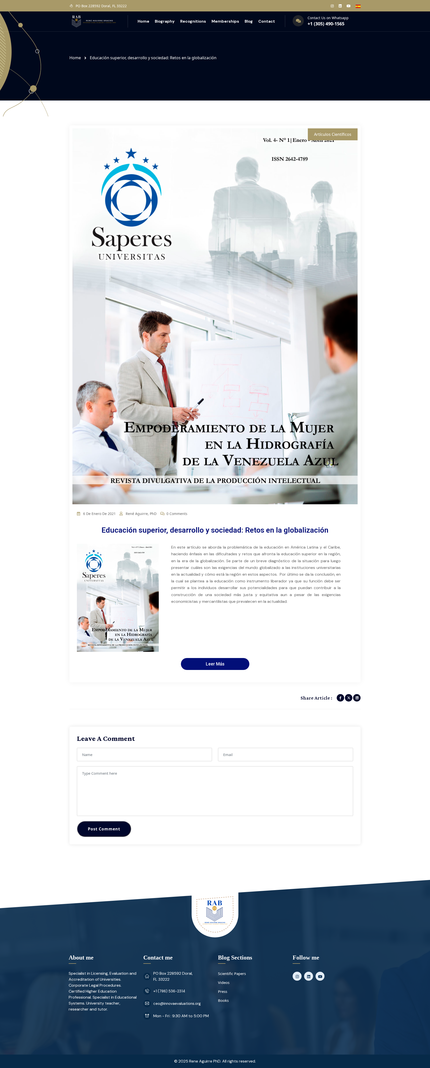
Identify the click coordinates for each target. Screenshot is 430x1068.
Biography (165, 21)
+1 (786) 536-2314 (169, 991)
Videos (223, 982)
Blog (249, 21)
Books (223, 1000)
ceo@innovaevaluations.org (177, 1003)
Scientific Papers (232, 973)
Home (143, 21)
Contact (266, 21)
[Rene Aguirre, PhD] (93, 21)
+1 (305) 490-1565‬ (326, 24)
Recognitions (193, 21)
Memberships (225, 21)
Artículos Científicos (332, 134)
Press (222, 991)
